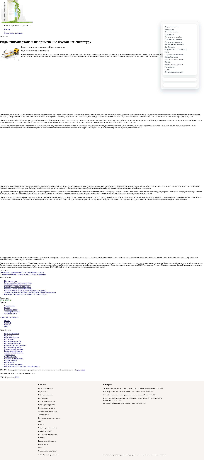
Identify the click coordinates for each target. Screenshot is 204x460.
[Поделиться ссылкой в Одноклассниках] (10, 300)
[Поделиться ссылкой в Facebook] (3, 300)
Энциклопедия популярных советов (17, 285)
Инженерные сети (10, 310)
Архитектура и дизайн (10, 317)
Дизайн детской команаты (13, 353)
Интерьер (7, 323)
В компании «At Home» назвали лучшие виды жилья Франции (23, 274)
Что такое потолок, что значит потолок (18, 289)
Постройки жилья (10, 357)
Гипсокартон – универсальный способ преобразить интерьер (22, 272)
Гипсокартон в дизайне (12, 341)
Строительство (9, 306)
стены (14, 360)
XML (17, 377)
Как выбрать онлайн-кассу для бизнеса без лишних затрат (25, 294)
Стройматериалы (10, 313)
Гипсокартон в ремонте (12, 343)
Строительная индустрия (13, 33)
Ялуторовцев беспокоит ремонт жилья (18, 283)
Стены (40, 448)
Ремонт (7, 308)
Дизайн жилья (9, 355)
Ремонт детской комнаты (13, 351)
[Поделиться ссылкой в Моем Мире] (8, 300)
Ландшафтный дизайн (12, 312)
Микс (6, 326)
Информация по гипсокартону (15, 345)
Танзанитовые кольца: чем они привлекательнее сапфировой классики (30, 292)
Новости (7, 324)
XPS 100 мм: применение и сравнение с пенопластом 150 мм (125, 395)
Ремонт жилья (9, 362)
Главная (7, 29)
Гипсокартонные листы (12, 347)
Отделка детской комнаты (13, 349)
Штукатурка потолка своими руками (17, 287)
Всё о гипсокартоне (11, 337)
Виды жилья (8, 336)
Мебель (7, 321)
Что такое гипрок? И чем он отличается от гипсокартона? (25, 290)
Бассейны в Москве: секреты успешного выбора (120, 403)
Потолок (7, 360)
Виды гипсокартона (11, 334)
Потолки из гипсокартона (13, 359)
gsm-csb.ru (81, 370)
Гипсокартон (9, 339)
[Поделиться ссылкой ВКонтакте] (1, 300)
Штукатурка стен (10, 281)
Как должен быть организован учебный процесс (21, 366)
